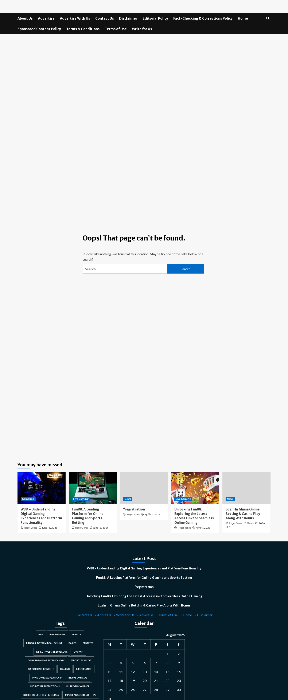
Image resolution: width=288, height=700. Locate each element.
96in (40, 634)
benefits (88, 643)
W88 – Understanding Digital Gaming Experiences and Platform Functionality (144, 568)
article (76, 634)
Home (243, 18)
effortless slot (81, 660)
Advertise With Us (75, 18)
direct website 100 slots (52, 651)
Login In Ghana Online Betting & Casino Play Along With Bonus (243, 513)
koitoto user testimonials (41, 694)
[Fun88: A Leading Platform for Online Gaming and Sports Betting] (93, 488)
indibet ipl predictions (45, 686)
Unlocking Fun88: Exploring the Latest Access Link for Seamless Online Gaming (144, 596)
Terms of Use (116, 29)
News (127, 498)
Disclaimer (128, 18)
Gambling (28, 498)
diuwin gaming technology (46, 660)
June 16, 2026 (101, 527)
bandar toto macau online (44, 643)
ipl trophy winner (77, 686)
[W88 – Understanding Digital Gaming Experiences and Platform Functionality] (41, 488)
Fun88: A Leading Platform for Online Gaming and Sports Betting (144, 577)
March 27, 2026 (256, 523)
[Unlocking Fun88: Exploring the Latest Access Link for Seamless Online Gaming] (195, 488)
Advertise (46, 18)
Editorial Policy (155, 18)
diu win (78, 651)
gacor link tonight (41, 669)
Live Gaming (81, 498)
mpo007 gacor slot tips (80, 694)
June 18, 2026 (49, 527)
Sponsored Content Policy (39, 29)
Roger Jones (30, 527)
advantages (57, 634)
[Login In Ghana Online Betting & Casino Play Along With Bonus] (246, 488)
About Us (25, 18)
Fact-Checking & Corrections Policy (203, 18)
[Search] (268, 18)
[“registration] (144, 488)
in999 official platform (47, 677)
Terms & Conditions (83, 29)
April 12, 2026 (152, 514)
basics (73, 643)
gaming (65, 669)
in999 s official (78, 677)
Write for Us (142, 29)
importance (84, 669)
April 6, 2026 (203, 527)
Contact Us (104, 18)
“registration (134, 509)
